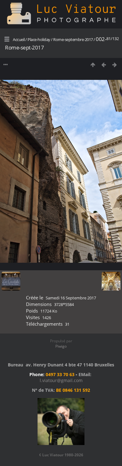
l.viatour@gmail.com (61, 380)
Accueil (19, 39)
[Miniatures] (92, 64)
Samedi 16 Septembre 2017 (71, 298)
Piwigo (61, 346)
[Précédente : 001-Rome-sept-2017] (103, 64)
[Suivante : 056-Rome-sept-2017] (114, 64)
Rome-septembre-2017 (73, 39)
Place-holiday (39, 39)
